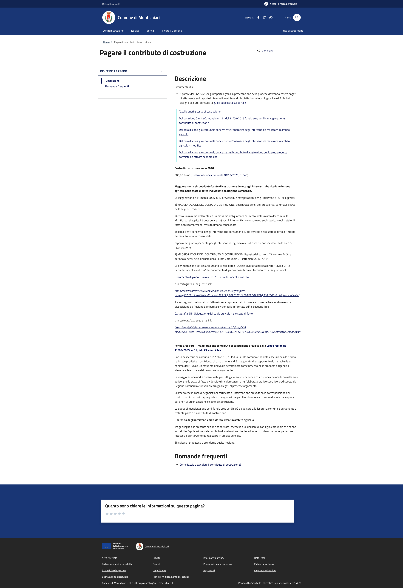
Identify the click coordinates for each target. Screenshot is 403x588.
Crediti (156, 558)
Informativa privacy (213, 558)
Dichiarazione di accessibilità (117, 564)
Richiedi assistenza (264, 564)
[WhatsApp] (270, 17)
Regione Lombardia (111, 4)
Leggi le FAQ (159, 570)
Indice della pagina (114, 71)
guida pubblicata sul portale (229, 103)
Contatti (157, 564)
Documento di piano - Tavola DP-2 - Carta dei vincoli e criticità (212, 277)
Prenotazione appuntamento (218, 564)
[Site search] (297, 17)
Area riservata (109, 558)
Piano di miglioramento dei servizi (171, 577)
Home (106, 42)
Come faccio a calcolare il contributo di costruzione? (210, 464)
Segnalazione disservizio (115, 577)
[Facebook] (257, 17)
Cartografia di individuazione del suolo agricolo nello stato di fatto (214, 313)
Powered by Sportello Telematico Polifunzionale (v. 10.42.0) (269, 583)
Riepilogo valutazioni (265, 570)
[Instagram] (263, 17)
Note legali (260, 558)
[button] (281, 4)
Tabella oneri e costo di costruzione (200, 111)
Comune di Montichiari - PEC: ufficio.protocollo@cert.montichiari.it (137, 583)
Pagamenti (209, 570)
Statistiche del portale (114, 570)
